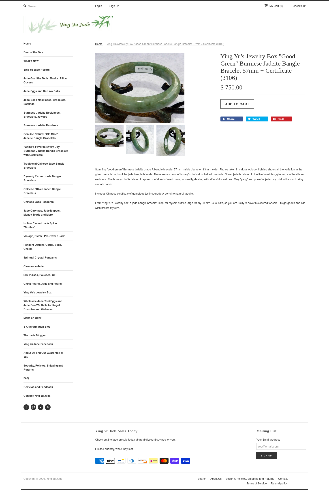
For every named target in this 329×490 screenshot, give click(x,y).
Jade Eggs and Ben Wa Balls (42, 91)
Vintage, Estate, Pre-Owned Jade (44, 236)
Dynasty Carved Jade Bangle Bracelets (42, 178)
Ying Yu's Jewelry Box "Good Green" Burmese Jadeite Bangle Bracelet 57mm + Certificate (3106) (165, 44)
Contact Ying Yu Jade (37, 396)
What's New (31, 61)
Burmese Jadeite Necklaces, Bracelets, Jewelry (42, 114)
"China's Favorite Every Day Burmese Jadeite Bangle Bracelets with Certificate (46, 151)
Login (98, 6)
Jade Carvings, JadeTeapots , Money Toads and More (42, 212)
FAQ (26, 378)
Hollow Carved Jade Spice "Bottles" (40, 225)
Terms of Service (257, 483)
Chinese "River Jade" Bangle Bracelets (42, 191)
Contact (283, 478)
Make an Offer (32, 318)
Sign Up (114, 6)
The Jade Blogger (35, 335)
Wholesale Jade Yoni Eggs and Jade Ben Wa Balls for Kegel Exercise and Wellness (43, 305)
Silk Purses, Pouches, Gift (40, 275)
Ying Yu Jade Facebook (38, 344)
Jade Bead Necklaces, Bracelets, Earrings (45, 102)
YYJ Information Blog (37, 327)
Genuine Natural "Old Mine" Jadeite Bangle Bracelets (41, 136)
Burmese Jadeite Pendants (41, 125)
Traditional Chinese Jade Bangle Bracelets (44, 165)
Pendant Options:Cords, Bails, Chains (43, 247)
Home (27, 43)
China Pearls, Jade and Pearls (43, 284)
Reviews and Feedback (38, 387)
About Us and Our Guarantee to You (43, 355)
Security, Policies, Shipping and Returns (43, 367)
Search (202, 478)
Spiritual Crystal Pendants (40, 257)
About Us (216, 478)
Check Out (299, 6)
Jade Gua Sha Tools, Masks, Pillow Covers (45, 80)
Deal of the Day (33, 52)
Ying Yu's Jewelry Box (38, 292)
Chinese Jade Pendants (39, 202)
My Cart (276, 6)
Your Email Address (268, 439)
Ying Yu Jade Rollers (37, 70)
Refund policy (279, 483)
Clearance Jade (34, 266)
